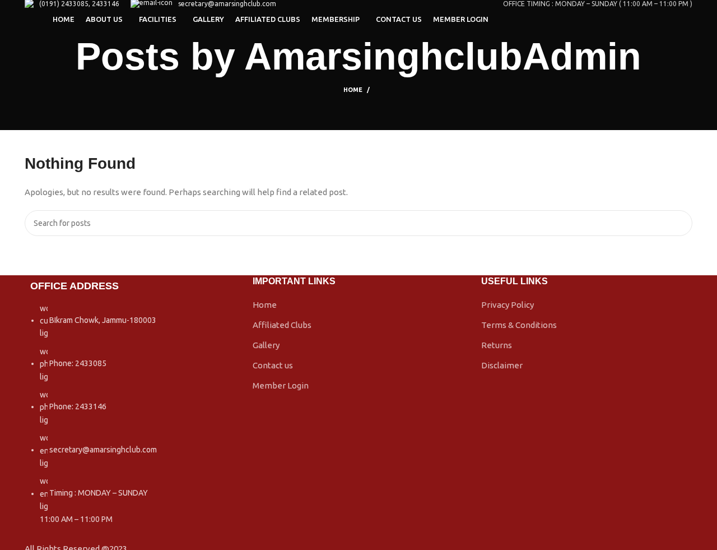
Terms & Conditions (519, 325)
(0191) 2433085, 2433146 (79, 3)
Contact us (273, 365)
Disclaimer (502, 365)
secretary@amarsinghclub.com (227, 3)
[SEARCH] (679, 223)
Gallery (266, 345)
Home (352, 89)
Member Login (281, 385)
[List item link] (130, 419)
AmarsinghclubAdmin (442, 56)
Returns (496, 345)
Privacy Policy (507, 304)
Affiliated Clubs (282, 325)
